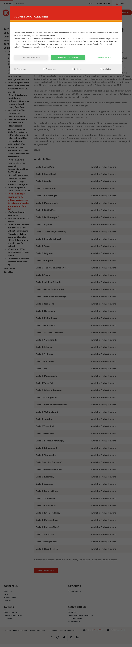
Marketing (106, 69)
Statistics (78, 69)
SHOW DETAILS (104, 57)
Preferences (50, 69)
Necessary (21, 69)
